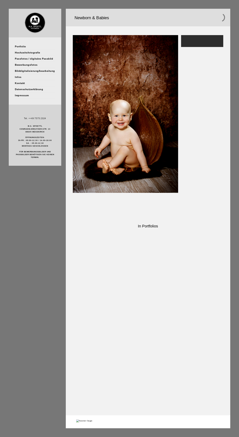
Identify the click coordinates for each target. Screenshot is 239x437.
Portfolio (20, 46)
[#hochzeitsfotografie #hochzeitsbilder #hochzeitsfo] (74, 276)
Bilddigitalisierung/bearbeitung (35, 71)
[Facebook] (29, 113)
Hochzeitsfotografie (27, 52)
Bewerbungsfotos (26, 64)
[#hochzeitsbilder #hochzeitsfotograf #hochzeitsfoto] (148, 274)
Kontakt (20, 83)
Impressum (22, 95)
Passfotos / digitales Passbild (34, 58)
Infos (18, 77)
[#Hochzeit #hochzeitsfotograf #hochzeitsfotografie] (111, 324)
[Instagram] (35, 113)
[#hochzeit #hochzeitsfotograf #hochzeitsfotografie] (92, 324)
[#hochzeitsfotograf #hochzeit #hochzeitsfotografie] (166, 325)
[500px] (40, 113)
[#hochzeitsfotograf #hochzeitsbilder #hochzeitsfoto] (166, 269)
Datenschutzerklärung (29, 89)
